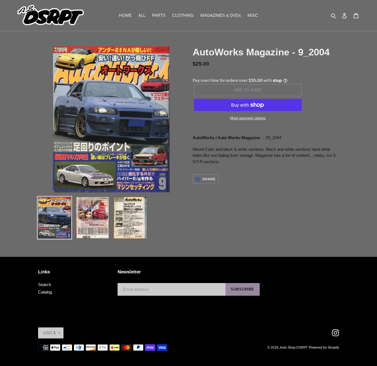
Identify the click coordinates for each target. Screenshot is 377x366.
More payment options (248, 118)
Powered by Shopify (324, 347)
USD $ (49, 332)
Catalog (45, 292)
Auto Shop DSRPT (294, 347)
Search (44, 284)
